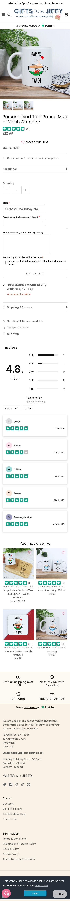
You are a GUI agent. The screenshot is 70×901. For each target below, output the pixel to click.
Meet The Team (12, 808)
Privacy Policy (11, 854)
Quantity (8, 183)
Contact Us (10, 819)
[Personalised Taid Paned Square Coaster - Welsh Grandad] (18, 624)
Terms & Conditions (15, 838)
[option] (35, 64)
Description (10, 169)
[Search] (10, 14)
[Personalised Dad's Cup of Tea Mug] (51, 624)
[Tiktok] (22, 784)
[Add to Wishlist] (30, 552)
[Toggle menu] (3, 14)
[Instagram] (16, 784)
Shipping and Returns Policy (19, 844)
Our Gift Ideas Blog (14, 814)
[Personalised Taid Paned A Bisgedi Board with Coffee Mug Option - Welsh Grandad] (18, 563)
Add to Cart (35, 273)
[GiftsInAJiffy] (38, 14)
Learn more (41, 885)
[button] (46, 354)
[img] (14, 129)
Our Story (8, 803)
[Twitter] (4, 784)
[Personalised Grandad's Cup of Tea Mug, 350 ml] (51, 563)
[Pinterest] (28, 784)
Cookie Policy (11, 849)
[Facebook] (10, 784)
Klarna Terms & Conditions (19, 859)
